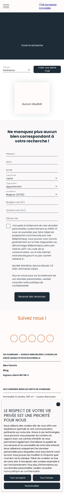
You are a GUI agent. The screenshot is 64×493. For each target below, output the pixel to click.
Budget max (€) (15, 202)
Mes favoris (10, 365)
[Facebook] (14, 338)
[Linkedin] (23, 338)
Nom (9, 162)
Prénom (10, 153)
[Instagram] (41, 338)
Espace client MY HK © (16, 375)
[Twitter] (32, 338)
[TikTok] (50, 338)
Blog (5, 370)
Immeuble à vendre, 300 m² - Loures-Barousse (29, 396)
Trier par (6, 67)
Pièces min (12, 218)
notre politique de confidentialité (22, 471)
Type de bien (11, 183)
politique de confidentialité (27, 284)
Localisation (11, 191)
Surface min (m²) (16, 210)
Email (9, 170)
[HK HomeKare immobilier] (50, 6)
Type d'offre (11, 175)
